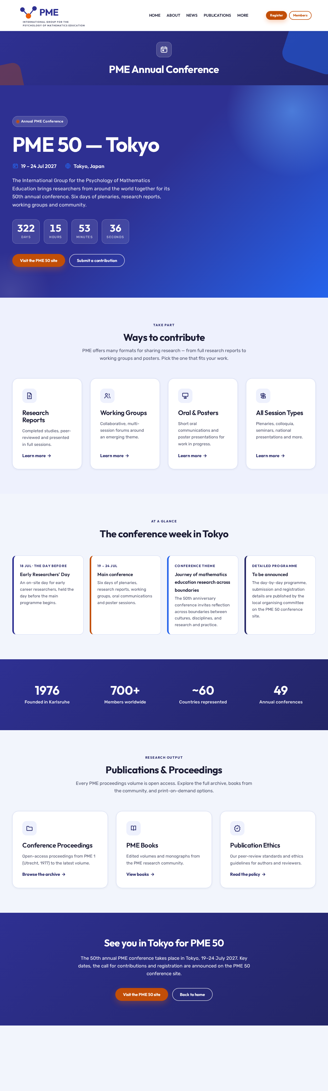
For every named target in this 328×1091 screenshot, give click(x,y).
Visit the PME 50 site (38, 260)
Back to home (192, 994)
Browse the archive (41, 874)
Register (276, 15)
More (243, 15)
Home (155, 15)
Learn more (34, 455)
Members (300, 15)
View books (137, 874)
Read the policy (245, 874)
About (173, 15)
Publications (217, 15)
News (192, 15)
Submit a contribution (97, 260)
